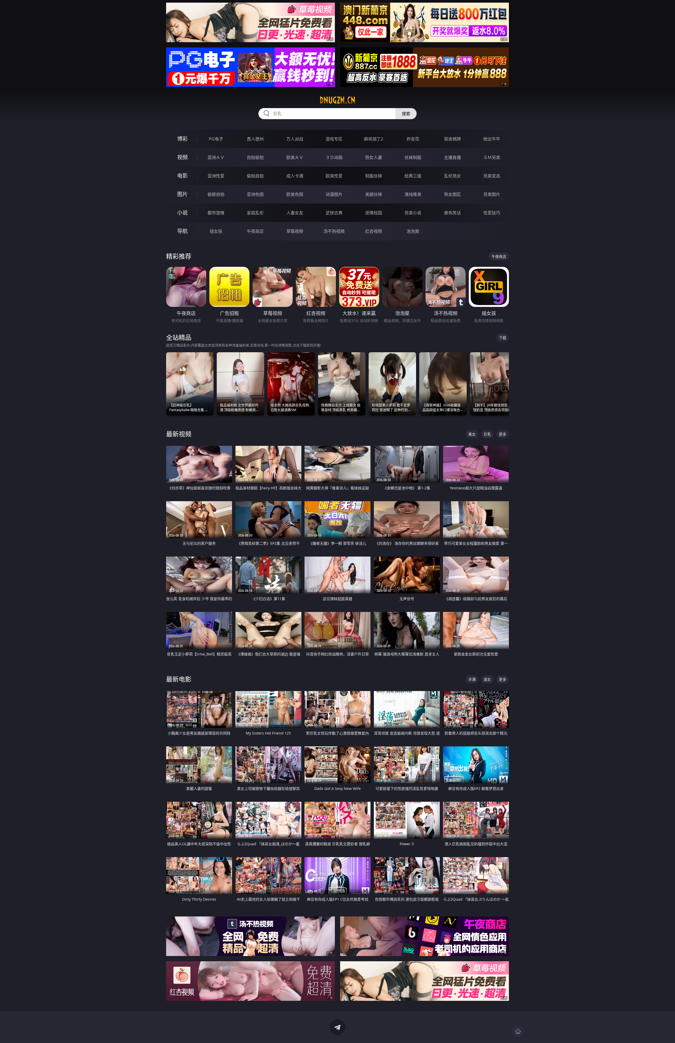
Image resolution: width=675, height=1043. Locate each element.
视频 (182, 157)
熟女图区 (452, 194)
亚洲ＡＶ (216, 157)
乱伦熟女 (452, 176)
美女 (472, 434)
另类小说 (412, 213)
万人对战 (294, 139)
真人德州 (255, 139)
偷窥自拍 (216, 194)
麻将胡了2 (373, 139)
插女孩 (216, 231)
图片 (182, 194)
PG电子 (216, 139)
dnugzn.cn (337, 100)
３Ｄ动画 (334, 157)
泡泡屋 (413, 231)
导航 (182, 231)
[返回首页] (518, 1031)
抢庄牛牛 (491, 139)
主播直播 (452, 157)
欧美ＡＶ (294, 157)
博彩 (182, 138)
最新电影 (178, 679)
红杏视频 (373, 231)
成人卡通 (294, 176)
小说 (182, 212)
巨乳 (487, 434)
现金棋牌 (452, 139)
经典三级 (412, 176)
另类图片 (491, 194)
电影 (182, 175)
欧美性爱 (334, 176)
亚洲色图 (255, 194)
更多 (502, 434)
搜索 (406, 114)
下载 (502, 337)
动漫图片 (334, 194)
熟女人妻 (373, 157)
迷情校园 (373, 213)
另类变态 (491, 176)
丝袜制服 (412, 157)
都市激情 (216, 213)
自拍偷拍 (255, 157)
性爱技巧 (491, 213)
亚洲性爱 (216, 176)
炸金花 (413, 139)
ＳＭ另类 (491, 157)
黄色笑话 (452, 213)
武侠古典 (334, 213)
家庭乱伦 (255, 213)
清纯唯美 (412, 194)
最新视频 (178, 433)
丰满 (472, 679)
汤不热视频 (334, 231)
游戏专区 (334, 139)
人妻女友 (294, 213)
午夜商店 (255, 231)
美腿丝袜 (373, 194)
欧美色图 (294, 194)
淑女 (487, 679)
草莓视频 (294, 231)
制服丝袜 (373, 176)
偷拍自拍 (255, 176)
